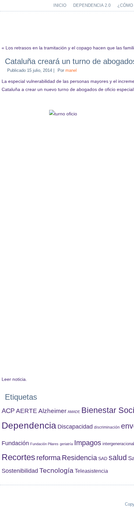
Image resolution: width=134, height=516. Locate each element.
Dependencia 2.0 (92, 5)
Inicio (59, 5)
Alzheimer (52, 410)
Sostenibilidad (20, 471)
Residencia (79, 458)
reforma (48, 458)
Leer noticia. (14, 379)
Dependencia (29, 425)
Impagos (87, 443)
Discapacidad (75, 426)
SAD (102, 458)
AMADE (74, 412)
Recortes (18, 457)
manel (71, 70)
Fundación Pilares (44, 444)
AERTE (26, 410)
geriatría (66, 444)
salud (118, 458)
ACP (8, 410)
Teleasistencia (91, 471)
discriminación (107, 427)
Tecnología (56, 470)
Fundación (15, 443)
